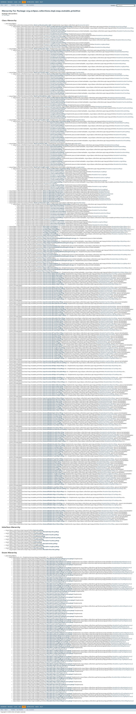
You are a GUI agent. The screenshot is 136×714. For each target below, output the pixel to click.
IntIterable (77, 143)
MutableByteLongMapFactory (121, 570)
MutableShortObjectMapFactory (55, 699)
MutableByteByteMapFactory (121, 561)
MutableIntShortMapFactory (120, 646)
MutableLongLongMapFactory (122, 659)
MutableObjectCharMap (119, 245)
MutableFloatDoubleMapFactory (55, 624)
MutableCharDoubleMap (124, 102)
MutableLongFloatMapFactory (122, 656)
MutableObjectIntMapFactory (121, 677)
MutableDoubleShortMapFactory (55, 615)
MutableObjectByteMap (119, 241)
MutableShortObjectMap (120, 272)
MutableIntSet (101, 197)
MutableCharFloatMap (122, 126)
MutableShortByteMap (122, 69)
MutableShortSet (104, 200)
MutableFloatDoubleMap (125, 108)
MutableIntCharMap (119, 87)
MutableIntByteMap (119, 63)
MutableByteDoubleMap (124, 99)
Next (6, 5)
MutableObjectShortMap (120, 268)
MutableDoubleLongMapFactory (55, 609)
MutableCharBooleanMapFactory (55, 576)
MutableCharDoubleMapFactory (55, 582)
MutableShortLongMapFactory (122, 696)
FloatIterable (80, 120)
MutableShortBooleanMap (52, 47)
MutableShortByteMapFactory (122, 687)
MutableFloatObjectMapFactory (55, 631)
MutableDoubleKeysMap (104, 35)
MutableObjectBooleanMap (45, 237)
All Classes (30, 5)
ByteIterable (79, 49)
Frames (13, 5)
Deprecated (30, 2)
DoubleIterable (82, 96)
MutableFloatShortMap (99, 216)
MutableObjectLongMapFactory (55, 680)
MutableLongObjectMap (119, 234)
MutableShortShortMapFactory (123, 701)
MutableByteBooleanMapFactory (55, 560)
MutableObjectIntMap (117, 259)
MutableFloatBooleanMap (52, 38)
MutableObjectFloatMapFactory (55, 675)
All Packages (5, 15)
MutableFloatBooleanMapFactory (55, 618)
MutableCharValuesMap (113, 74)
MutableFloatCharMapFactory (121, 621)
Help (41, 2)
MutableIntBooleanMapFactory (123, 634)
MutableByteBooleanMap (125, 28)
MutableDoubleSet (106, 194)
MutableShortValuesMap (114, 204)
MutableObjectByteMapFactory (123, 668)
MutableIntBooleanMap (123, 40)
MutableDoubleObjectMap (121, 229)
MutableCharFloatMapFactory (121, 584)
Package (10, 2)
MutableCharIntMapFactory (119, 585)
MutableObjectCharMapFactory (123, 670)
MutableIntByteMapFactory (119, 635)
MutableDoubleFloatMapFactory (55, 604)
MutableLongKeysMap (102, 44)
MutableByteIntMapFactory (119, 569)
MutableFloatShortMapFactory (122, 632)
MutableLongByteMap (122, 66)
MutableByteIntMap (119, 146)
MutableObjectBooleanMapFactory (56, 667)
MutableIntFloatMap (119, 134)
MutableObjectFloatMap (119, 254)
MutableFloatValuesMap (114, 121)
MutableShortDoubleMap (125, 117)
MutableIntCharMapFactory (119, 637)
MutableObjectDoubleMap (121, 250)
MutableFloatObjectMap (119, 231)
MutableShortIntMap (120, 164)
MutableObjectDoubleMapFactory (56, 672)
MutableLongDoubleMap (124, 114)
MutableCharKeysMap (57, 32)
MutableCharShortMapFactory (122, 590)
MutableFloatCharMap (122, 84)
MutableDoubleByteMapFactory (55, 595)
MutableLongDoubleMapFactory (55, 655)
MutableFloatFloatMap (122, 131)
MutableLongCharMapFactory (121, 652)
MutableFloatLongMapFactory (122, 628)
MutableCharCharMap (121, 78)
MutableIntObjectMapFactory (121, 644)
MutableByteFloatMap (122, 123)
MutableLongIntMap (119, 161)
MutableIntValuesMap (112, 145)
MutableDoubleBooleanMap (53, 35)
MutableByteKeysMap (57, 29)
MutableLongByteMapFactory (121, 650)
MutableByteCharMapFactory (121, 563)
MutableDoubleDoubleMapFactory (56, 601)
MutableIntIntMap (117, 158)
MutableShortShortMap (100, 225)
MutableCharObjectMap (119, 228)
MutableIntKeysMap (56, 41)
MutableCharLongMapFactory (121, 587)
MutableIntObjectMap (117, 232)
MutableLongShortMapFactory (122, 664)
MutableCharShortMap (99, 210)
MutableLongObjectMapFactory (55, 662)
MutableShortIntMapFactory (120, 695)
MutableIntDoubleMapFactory (122, 638)
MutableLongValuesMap (114, 168)
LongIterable (80, 167)
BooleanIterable (83, 25)
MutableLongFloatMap (122, 137)
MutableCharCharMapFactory (121, 579)
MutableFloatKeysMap (102, 38)
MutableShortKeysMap (102, 47)
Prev (2, 5)
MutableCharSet (104, 192)
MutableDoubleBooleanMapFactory (56, 593)
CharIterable (79, 72)
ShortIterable (80, 203)
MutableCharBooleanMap (125, 31)
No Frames (20, 5)
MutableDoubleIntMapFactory (122, 606)
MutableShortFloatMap (122, 140)
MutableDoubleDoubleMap (52, 106)
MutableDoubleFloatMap (125, 128)
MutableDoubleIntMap (122, 152)
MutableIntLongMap (50, 183)
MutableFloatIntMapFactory (120, 627)
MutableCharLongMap (99, 174)
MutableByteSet (104, 191)
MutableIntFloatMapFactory (120, 640)
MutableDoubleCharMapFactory (55, 598)
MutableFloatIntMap (119, 155)
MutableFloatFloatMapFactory (122, 625)
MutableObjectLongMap (119, 263)
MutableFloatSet (104, 195)
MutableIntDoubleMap (122, 111)
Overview (3, 2)
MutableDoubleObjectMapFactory (56, 612)
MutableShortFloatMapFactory (122, 693)
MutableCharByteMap (121, 54)
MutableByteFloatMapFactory (121, 567)
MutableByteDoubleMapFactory (55, 566)
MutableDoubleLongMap (102, 177)
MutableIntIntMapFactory (117, 641)
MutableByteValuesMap (113, 50)
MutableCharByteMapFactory (121, 578)
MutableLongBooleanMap (52, 44)
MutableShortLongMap (99, 189)
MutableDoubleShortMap (102, 213)
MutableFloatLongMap (99, 180)
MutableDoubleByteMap (124, 57)
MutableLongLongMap (99, 186)
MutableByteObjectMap (119, 226)
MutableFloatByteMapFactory (121, 619)
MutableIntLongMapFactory (119, 643)
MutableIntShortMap (50, 219)
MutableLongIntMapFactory (119, 658)
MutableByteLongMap (99, 171)
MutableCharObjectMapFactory (123, 588)
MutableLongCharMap (122, 90)
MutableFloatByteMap (122, 60)
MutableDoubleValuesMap (116, 97)
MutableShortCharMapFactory (122, 689)
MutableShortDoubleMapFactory (55, 692)
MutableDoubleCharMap (124, 81)
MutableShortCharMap (122, 93)
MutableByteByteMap (121, 51)
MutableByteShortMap (99, 207)
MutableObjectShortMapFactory (55, 683)
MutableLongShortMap (99, 222)
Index (37, 2)
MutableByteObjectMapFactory (123, 572)
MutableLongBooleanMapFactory (55, 649)
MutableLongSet (104, 198)
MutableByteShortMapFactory (122, 573)
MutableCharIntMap (119, 149)
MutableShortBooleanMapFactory (56, 686)
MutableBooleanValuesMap (117, 26)
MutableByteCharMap (121, 75)
